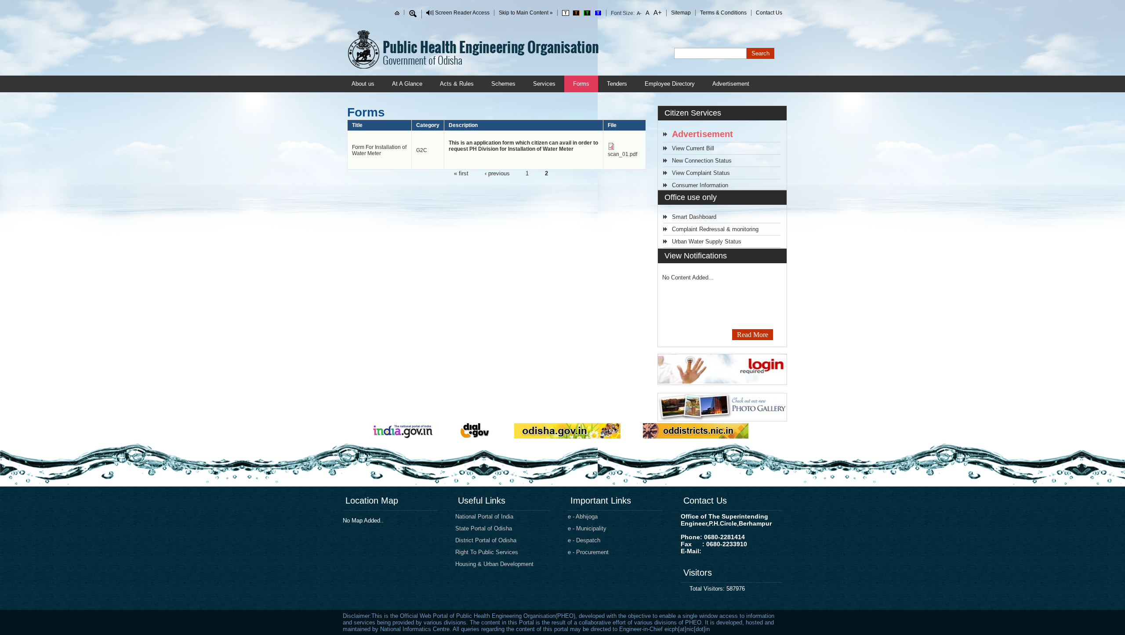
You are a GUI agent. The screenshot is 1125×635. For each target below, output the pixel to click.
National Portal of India (484, 516)
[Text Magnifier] (413, 14)
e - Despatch (584, 540)
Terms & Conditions (723, 13)
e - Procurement (588, 552)
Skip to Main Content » (526, 13)
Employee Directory (670, 83)
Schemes (503, 83)
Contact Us (769, 13)
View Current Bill (693, 148)
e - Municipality (587, 528)
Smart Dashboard (694, 217)
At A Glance (407, 83)
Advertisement (730, 83)
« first (461, 173)
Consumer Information (700, 185)
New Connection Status (702, 160)
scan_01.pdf (622, 154)
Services (544, 83)
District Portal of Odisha (485, 540)
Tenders (617, 83)
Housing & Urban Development (494, 564)
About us (363, 83)
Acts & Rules (457, 83)
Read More (752, 334)
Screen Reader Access (462, 13)
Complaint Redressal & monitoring (715, 229)
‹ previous (497, 173)
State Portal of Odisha (483, 528)
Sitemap (681, 13)
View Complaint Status (701, 173)
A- (639, 13)
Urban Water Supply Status (706, 241)
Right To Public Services (486, 552)
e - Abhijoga (583, 516)
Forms (581, 83)
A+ (657, 12)
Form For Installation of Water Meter (379, 150)
